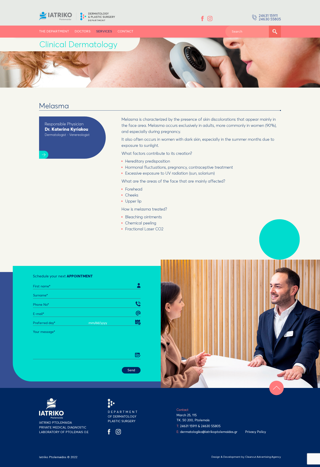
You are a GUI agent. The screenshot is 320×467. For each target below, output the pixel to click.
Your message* (44, 332)
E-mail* (38, 314)
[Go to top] (276, 388)
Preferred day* (44, 323)
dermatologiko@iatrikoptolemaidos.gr (206, 432)
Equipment (58, 26)
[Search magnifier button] (275, 32)
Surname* (40, 295)
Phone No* (41, 305)
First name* (41, 286)
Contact (125, 31)
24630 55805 (211, 426)
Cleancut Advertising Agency (263, 457)
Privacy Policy (255, 432)
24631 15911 (188, 426)
